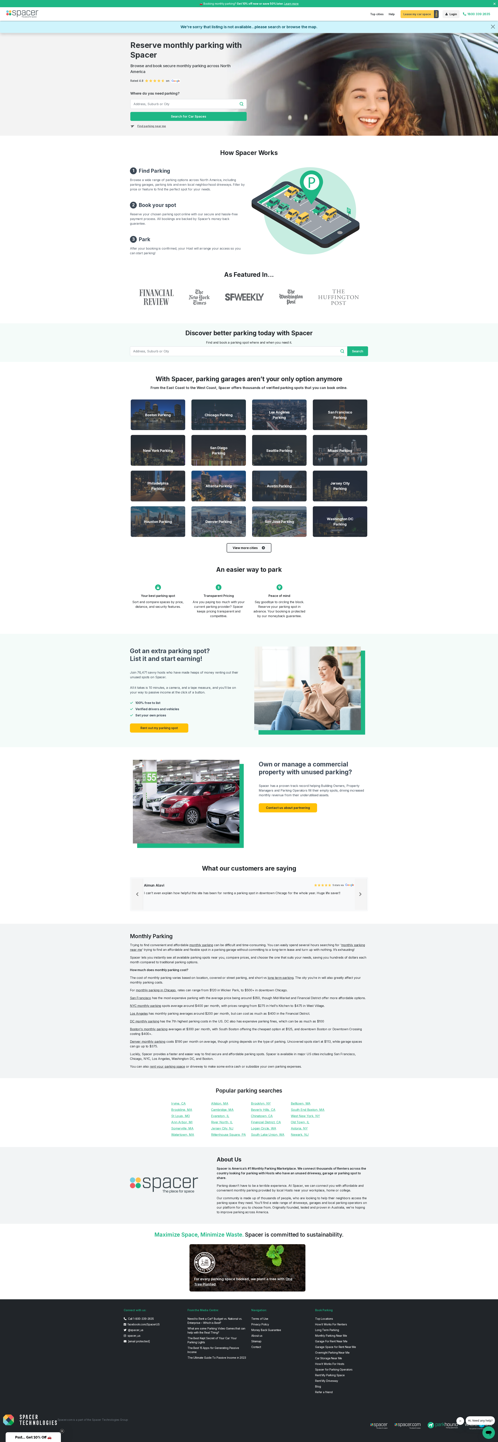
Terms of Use (259, 1318)
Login (453, 14)
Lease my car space (417, 14)
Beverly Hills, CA (263, 1110)
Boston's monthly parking (148, 1029)
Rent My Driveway (326, 1380)
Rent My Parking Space (330, 1375)
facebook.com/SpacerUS (143, 1324)
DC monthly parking (144, 1021)
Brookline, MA (181, 1110)
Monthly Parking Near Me (331, 1335)
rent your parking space (167, 1066)
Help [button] (392, 14)
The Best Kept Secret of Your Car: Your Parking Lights (212, 1340)
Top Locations (324, 1318)
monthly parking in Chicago (155, 990)
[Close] (493, 27)
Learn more (291, 3)
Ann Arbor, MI (182, 1122)
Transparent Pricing (218, 596)
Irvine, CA (178, 1103)
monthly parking (201, 945)
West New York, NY (305, 1116)
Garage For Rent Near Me (331, 1341)
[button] (33, 1437)
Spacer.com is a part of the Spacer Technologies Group (93, 1419)
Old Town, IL (300, 1122)
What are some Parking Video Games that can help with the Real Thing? (216, 1330)
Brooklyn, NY (261, 1103)
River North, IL (222, 1122)
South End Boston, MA (307, 1110)
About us (256, 1335)
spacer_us (133, 1335)
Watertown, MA (182, 1135)
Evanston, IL (220, 1116)
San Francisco (140, 998)
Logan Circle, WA (263, 1128)
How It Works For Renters (331, 1324)
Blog (318, 1386)
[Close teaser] (62, 1431)
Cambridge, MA (222, 1110)
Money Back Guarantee (266, 1330)
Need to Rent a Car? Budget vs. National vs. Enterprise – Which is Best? (215, 1320)
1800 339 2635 (478, 14)
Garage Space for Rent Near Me (335, 1347)
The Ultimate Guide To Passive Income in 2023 (217, 1357)
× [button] (494, 3)
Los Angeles (139, 1013)
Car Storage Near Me (328, 1358)
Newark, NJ (300, 1135)
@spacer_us (135, 1330)
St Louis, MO (180, 1116)
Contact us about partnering (288, 808)
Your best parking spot (158, 596)
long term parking (281, 978)
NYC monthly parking (145, 1006)
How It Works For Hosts (329, 1363)
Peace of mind (279, 596)
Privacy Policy (260, 1324)
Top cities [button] (377, 14)
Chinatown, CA (262, 1116)
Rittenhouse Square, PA (228, 1135)
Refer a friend (324, 1392)
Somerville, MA (182, 1128)
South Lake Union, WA (267, 1135)
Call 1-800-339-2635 (140, 1318)
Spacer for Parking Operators (333, 1369)
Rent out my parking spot (159, 728)
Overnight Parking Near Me (332, 1352)
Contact (256, 1347)
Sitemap (256, 1341)
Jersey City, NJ (222, 1128)
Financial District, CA (266, 1122)
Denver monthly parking (147, 1041)
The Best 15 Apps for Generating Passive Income (213, 1350)
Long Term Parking (327, 1330)
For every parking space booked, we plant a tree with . (243, 1281)
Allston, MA (219, 1103)
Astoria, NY (299, 1128)
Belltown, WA (300, 1103)
